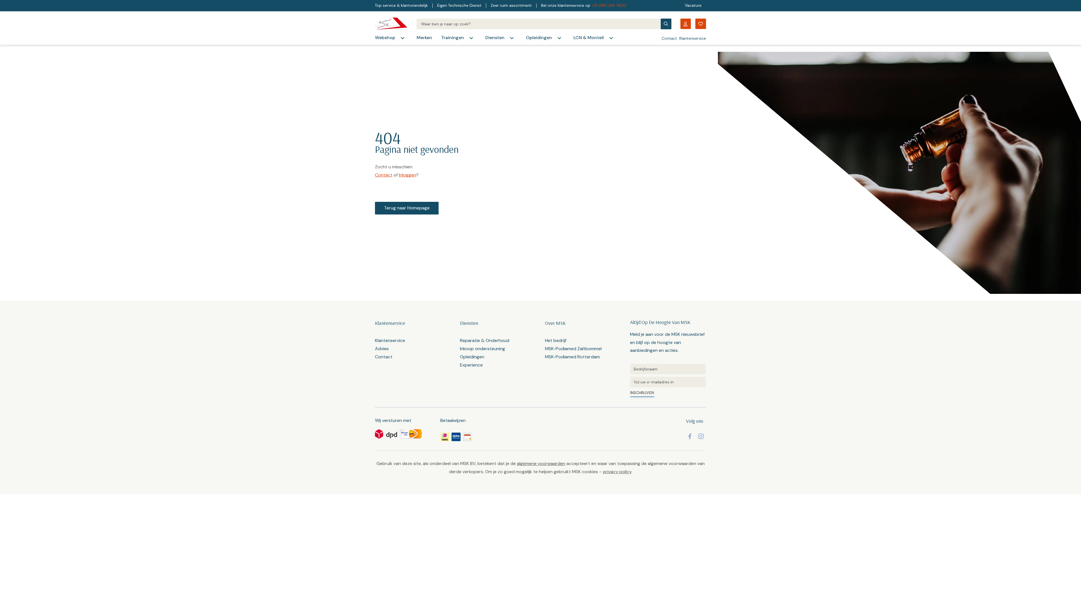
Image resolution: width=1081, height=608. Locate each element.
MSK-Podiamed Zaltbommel (573, 349)
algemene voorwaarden (541, 463)
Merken (424, 38)
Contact (669, 38)
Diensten (494, 38)
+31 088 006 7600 (609, 5)
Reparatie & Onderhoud (484, 340)
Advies (382, 349)
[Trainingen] (471, 38)
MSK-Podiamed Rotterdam (572, 357)
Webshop (385, 38)
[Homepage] (391, 24)
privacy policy (617, 472)
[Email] (668, 382)
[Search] (538, 24)
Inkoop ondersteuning (482, 349)
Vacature (693, 5)
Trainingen (452, 38)
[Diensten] (512, 38)
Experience (471, 365)
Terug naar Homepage (407, 208)
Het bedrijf (555, 340)
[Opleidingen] (559, 38)
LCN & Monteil (588, 38)
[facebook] (690, 436)
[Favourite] (700, 24)
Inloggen (407, 175)
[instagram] (701, 436)
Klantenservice (692, 38)
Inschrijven (642, 392)
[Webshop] (402, 38)
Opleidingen (539, 38)
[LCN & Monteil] (611, 38)
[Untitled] (668, 369)
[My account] (685, 24)
